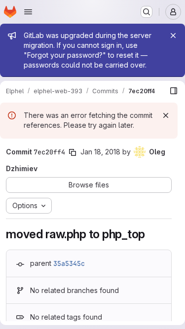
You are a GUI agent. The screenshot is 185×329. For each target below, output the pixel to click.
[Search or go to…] (146, 12)
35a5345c (69, 263)
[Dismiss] (166, 115)
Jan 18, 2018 (100, 151)
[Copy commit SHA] (72, 152)
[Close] (173, 35)
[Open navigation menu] (28, 12)
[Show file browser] (174, 91)
